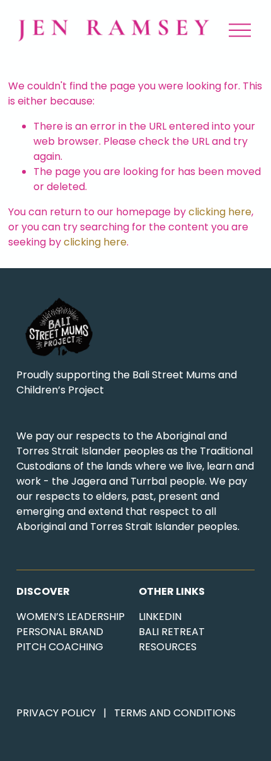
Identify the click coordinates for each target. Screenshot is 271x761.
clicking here (219, 212)
